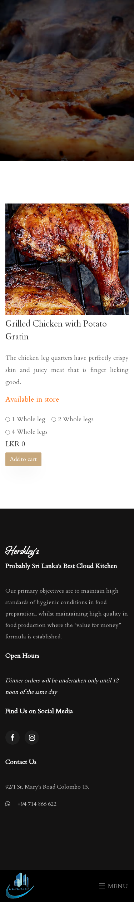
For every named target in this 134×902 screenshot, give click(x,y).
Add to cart (23, 459)
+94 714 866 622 (37, 804)
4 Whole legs (30, 432)
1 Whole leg (28, 419)
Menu (117, 886)
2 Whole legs (76, 419)
